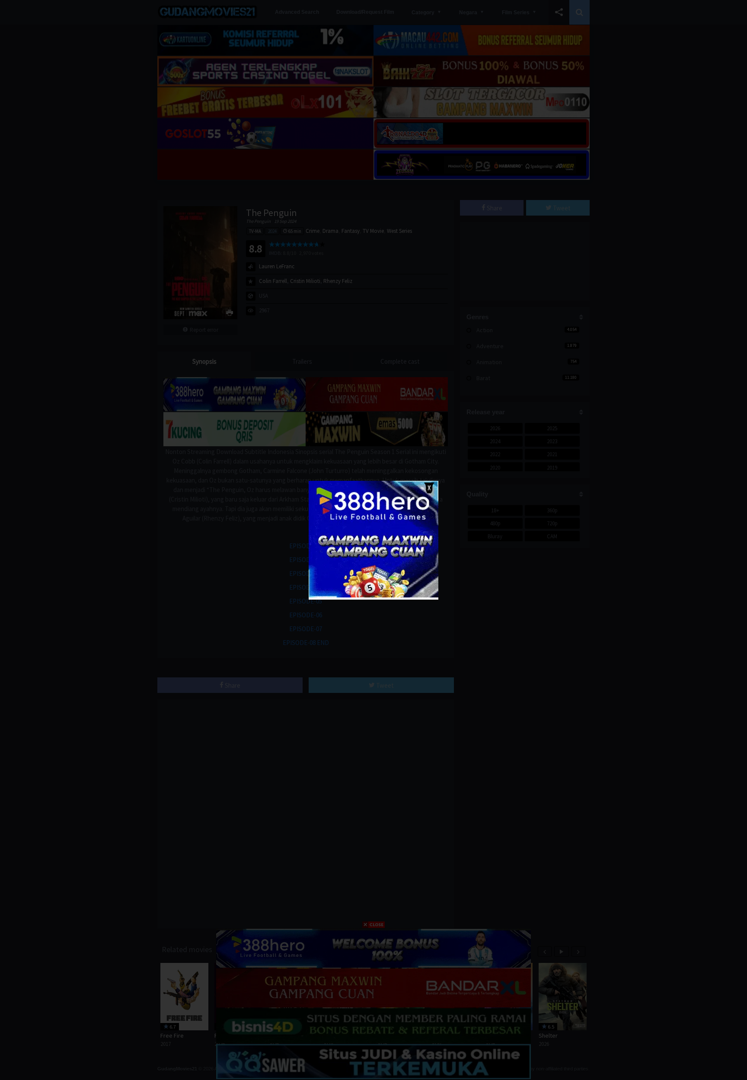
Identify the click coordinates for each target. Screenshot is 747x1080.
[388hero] (373, 595)
